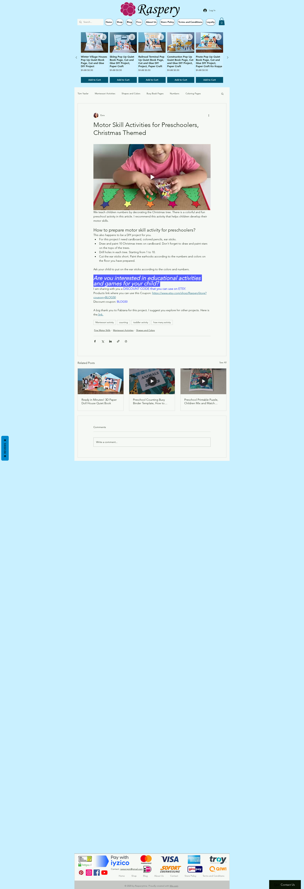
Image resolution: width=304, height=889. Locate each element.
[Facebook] (97, 872)
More (209, 93)
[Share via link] (118, 341)
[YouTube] (104, 872)
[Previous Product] (76, 57)
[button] (221, 21)
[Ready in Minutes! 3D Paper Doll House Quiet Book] (101, 381)
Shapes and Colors (131, 93)
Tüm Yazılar (83, 93)
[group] (152, 57)
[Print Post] (125, 341)
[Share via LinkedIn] (110, 341)
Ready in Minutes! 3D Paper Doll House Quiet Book (99, 401)
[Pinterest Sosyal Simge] (81, 872)
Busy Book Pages (155, 93)
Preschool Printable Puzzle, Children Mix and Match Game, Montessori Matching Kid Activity (202, 401)
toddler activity (140, 322)
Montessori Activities (105, 93)
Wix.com (174, 885)
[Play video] (152, 177)
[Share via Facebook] (94, 341)
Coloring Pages (193, 93)
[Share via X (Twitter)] (102, 341)
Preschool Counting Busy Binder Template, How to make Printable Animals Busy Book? (151, 401)
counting (123, 322)
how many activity (162, 322)
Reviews (5, 448)
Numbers (174, 93)
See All (222, 362)
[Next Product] (228, 57)
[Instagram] (89, 872)
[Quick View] (94, 42)
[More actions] (209, 115)
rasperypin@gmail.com (131, 869)
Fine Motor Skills (102, 330)
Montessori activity (104, 322)
